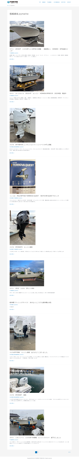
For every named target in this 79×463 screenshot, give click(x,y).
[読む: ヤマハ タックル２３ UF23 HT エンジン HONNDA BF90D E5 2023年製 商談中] (27, 78)
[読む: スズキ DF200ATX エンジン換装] (22, 227)
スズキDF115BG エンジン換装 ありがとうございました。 (29, 352)
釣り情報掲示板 (56, 2)
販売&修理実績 (16, 146)
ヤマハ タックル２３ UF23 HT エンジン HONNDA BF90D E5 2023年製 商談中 (39, 93)
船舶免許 (44, 2)
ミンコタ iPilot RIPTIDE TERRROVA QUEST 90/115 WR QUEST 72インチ (34, 196)
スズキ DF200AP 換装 (18, 395)
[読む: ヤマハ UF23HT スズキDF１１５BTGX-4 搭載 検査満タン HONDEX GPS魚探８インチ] (27, 33)
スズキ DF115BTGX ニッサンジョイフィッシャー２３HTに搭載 (30, 144)
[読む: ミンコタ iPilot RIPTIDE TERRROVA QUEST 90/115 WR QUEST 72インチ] (22, 176)
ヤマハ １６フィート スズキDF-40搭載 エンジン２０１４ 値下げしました (35, 437)
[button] (51, 2)
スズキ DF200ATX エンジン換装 (21, 247)
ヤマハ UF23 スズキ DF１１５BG (22, 288)
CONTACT (69, 2)
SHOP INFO (63, 2)
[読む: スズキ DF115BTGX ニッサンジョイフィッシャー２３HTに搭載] (22, 125)
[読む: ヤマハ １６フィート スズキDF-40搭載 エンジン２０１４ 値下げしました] (27, 422)
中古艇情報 (49, 2)
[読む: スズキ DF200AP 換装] (27, 379)
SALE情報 (11, 146)
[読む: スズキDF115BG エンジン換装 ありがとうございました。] (22, 332)
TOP (40, 2)
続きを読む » (12, 59)
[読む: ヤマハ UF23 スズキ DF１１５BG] (27, 273)
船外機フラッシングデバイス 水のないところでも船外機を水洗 (30, 302)
